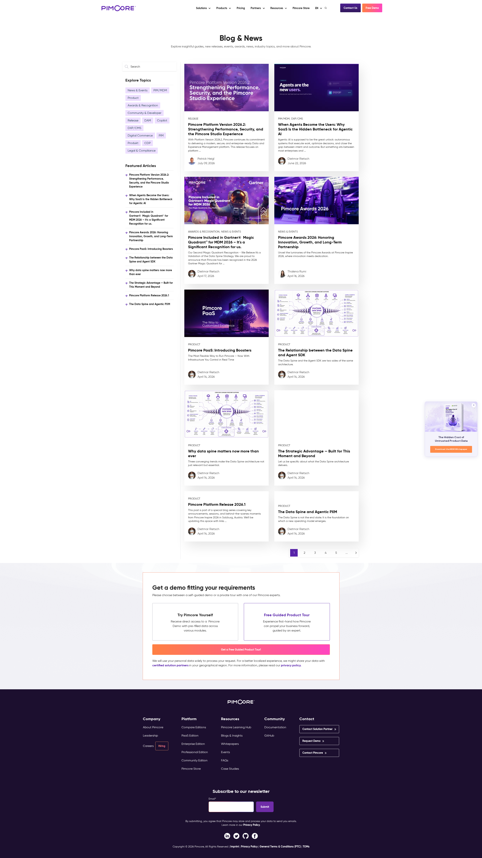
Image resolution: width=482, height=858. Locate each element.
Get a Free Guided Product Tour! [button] (241, 649)
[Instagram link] (246, 835)
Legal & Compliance (142, 150)
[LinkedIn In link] (255, 835)
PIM (161, 135)
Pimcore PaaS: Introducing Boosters (151, 249)
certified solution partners (170, 665)
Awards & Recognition (143, 105)
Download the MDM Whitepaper (451, 449)
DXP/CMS (134, 128)
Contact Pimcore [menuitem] (312, 752)
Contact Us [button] (350, 8)
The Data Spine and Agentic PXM (149, 304)
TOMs (306, 846)
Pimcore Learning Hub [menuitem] (236, 727)
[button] (240, 8)
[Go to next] (356, 553)
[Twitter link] (236, 835)
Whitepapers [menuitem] (230, 744)
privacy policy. (291, 665)
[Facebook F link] (227, 835)
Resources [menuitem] (230, 719)
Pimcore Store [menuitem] (191, 768)
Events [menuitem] (225, 752)
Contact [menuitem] (306, 719)
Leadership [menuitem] (150, 735)
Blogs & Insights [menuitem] (232, 735)
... (346, 552)
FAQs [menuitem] (224, 760)
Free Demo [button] (372, 8)
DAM (147, 120)
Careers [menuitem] (148, 746)
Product (133, 98)
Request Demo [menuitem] (311, 741)
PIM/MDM (160, 90)
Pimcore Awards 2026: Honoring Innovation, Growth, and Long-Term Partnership (151, 236)
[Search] (326, 8)
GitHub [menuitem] (269, 735)
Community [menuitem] (274, 719)
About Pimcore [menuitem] (153, 727)
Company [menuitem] (151, 719)
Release (133, 120)
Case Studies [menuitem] (230, 768)
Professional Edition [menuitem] (195, 752)
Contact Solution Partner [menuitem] (317, 729)
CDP (147, 143)
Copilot (162, 120)
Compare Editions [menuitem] (194, 727)
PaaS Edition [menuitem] (190, 735)
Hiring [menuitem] (161, 746)
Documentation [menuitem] (275, 727)
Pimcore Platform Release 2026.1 (149, 295)
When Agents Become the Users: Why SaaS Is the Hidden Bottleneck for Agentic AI (150, 199)
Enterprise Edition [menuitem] (193, 744)
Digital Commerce (140, 135)
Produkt (133, 143)
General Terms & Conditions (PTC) (280, 846)
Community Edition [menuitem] (194, 760)
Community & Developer (144, 113)
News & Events (137, 90)
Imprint (234, 846)
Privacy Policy (251, 825)
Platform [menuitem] (189, 719)
